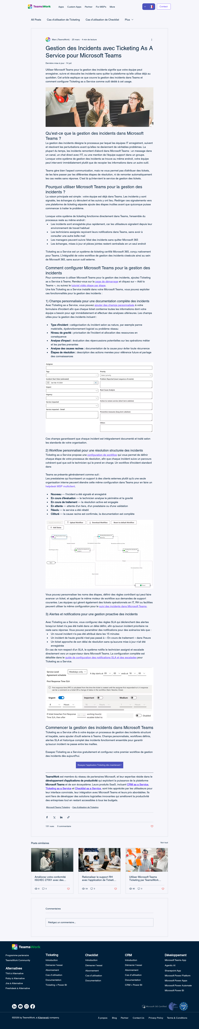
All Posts (36, 19)
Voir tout (164, 842)
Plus (127, 19)
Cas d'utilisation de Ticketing (63, 19)
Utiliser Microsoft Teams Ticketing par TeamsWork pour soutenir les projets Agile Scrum (146, 878)
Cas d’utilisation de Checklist (102, 19)
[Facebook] (32, 1006)
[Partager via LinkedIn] (61, 817)
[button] (61, 7)
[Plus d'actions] (151, 39)
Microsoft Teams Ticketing (58, 807)
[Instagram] (26, 1006)
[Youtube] (20, 1006)
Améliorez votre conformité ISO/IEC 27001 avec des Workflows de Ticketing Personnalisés (50, 878)
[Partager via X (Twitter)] (54, 817)
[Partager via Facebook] (47, 817)
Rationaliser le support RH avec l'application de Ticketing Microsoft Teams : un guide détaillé (99, 878)
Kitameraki (43, 1017)
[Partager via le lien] (68, 817)
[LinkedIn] (14, 1006)
